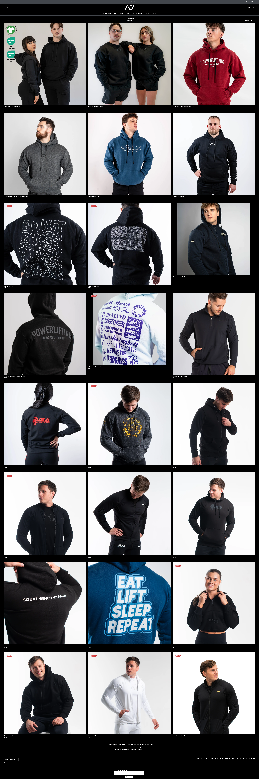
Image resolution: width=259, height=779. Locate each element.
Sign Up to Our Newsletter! (120, 770)
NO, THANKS (246, 775)
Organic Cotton (130, 13)
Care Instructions (203, 758)
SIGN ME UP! (246, 771)
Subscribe (129, 777)
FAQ (198, 758)
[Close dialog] (257, 744)
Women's (122, 13)
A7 (7, 762)
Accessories (139, 13)
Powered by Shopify (12, 762)
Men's (115, 13)
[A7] (129, 7)
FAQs (154, 13)
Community (147, 13)
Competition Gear (107, 13)
